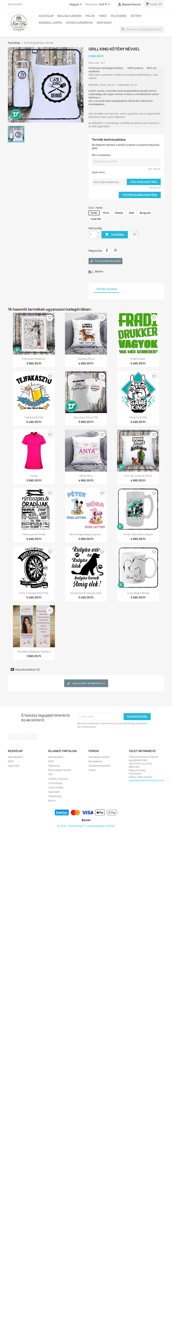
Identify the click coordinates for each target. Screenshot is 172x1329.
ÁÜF (50, 774)
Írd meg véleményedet (108, 261)
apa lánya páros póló (86, 417)
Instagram (26, 736)
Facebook (11, 736)
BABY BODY (104, 22)
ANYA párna (86, 475)
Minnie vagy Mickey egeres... (86, 534)
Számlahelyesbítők (99, 765)
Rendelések (95, 761)
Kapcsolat (13, 765)
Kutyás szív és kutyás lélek (85, 593)
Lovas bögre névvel (138, 593)
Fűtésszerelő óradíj (34, 534)
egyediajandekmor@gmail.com (146, 780)
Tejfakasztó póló (33, 417)
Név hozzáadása (101, 155)
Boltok (51, 800)
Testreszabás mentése (139, 195)
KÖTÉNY (136, 16)
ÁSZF (11, 761)
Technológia (55, 783)
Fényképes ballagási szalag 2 (33, 651)
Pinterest (115, 250)
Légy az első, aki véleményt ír (88, 683)
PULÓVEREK (119, 16)
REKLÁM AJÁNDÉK (69, 16)
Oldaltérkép (55, 796)
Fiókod (94, 751)
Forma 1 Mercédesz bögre (138, 534)
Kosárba (114, 235)
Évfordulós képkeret (34, 358)
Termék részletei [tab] (106, 289)
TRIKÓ (103, 16)
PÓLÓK (90, 16)
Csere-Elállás (55, 787)
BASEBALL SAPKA (50, 22)
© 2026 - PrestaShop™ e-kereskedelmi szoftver (86, 826)
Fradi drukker (138, 358)
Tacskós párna (86, 358)
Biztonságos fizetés (59, 770)
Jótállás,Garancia (58, 778)
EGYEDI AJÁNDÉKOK (79, 22)
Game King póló (138, 417)
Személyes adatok (99, 757)
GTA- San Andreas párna (138, 475)
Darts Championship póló (33, 593)
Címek (92, 770)
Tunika (34, 475)
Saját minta (98, 172)
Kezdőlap (46, 16)
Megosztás (106, 250)
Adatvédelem (15, 757)
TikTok (33, 736)
